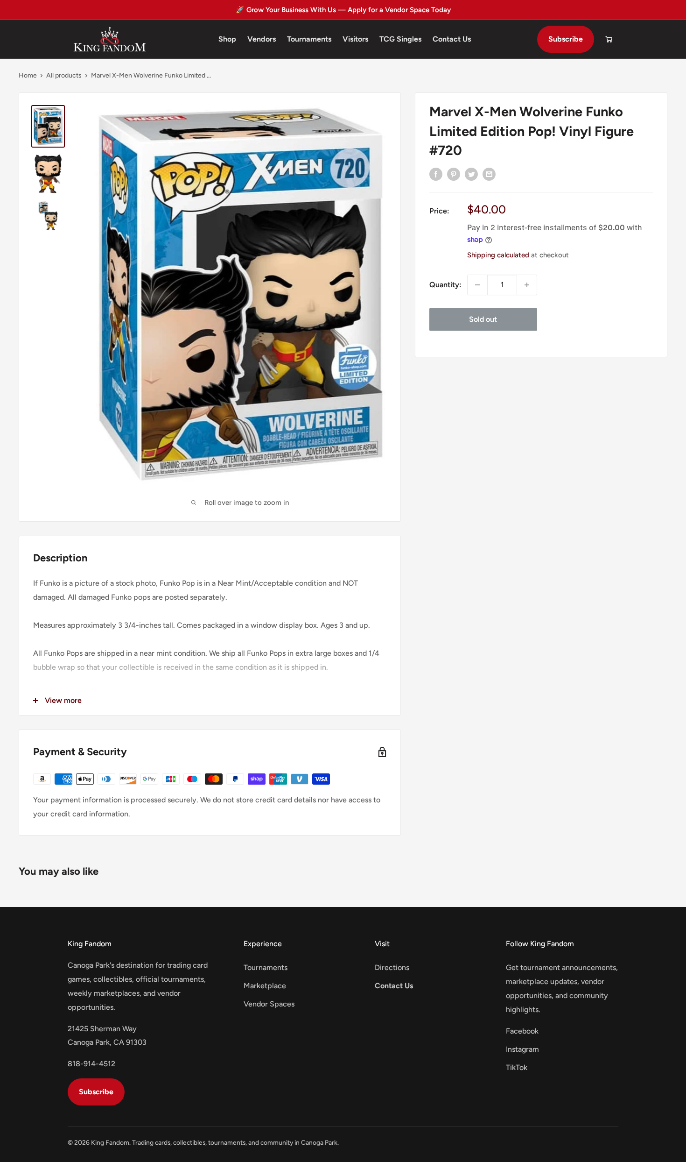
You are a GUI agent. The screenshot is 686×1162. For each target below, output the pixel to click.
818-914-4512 (91, 1063)
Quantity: (445, 284)
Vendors (261, 39)
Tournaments (309, 39)
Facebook (522, 1031)
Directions (392, 967)
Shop (227, 39)
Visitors (355, 39)
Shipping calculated (498, 255)
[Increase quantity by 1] (527, 285)
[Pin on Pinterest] (453, 174)
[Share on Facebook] (435, 174)
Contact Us (452, 39)
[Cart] (608, 39)
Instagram (522, 1049)
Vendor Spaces (269, 1003)
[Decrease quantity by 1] (477, 285)
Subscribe (565, 39)
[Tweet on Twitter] (471, 174)
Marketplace (265, 985)
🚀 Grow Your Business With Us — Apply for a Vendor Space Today (343, 10)
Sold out (483, 319)
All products (64, 75)
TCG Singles (400, 39)
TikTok (516, 1067)
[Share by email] (489, 174)
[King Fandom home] (110, 39)
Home (28, 75)
